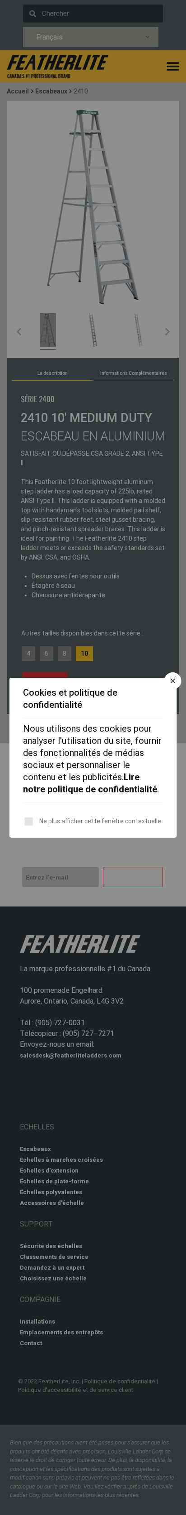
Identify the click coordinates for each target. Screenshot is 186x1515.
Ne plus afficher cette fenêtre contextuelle (100, 821)
